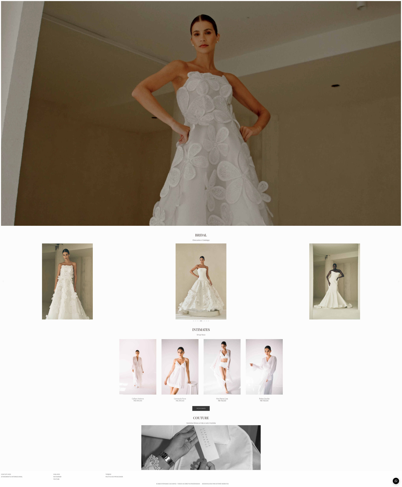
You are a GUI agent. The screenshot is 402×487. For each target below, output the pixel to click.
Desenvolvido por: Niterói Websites (215, 484)
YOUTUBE (56, 479)
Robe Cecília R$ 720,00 (180, 400)
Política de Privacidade (114, 477)
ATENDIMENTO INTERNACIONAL (12, 477)
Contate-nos (6, 474)
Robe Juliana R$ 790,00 (222, 400)
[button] (3, 281)
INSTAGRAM (57, 477)
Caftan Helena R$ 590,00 (264, 400)
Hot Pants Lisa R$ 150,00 (138, 400)
